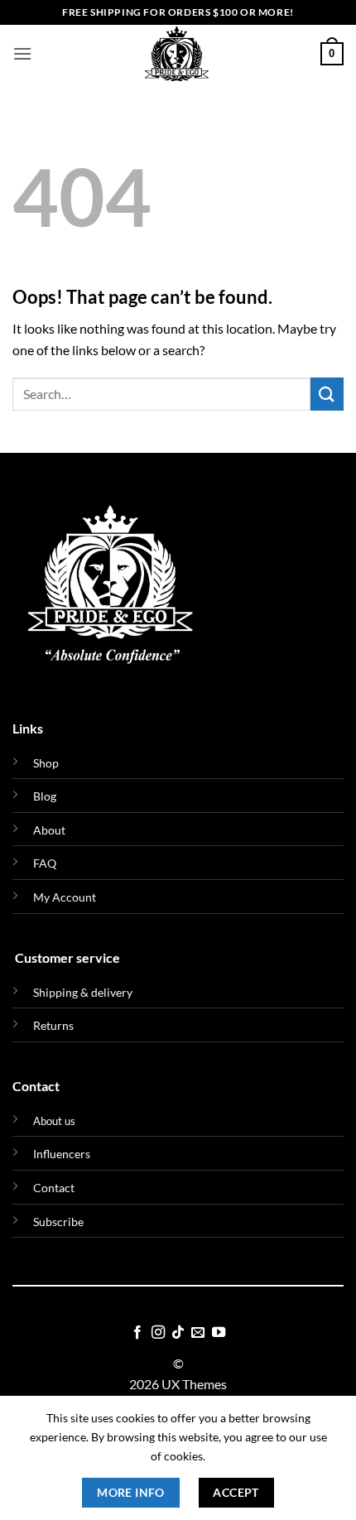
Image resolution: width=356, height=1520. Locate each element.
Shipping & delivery (82, 992)
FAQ (44, 863)
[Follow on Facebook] (137, 1332)
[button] (22, 53)
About (49, 830)
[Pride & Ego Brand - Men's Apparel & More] (176, 54)
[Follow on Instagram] (157, 1332)
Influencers (61, 1154)
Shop (46, 763)
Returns (53, 1025)
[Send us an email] (197, 1332)
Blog (44, 796)
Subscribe (58, 1222)
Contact (54, 1188)
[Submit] (327, 394)
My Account (64, 897)
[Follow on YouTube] (218, 1332)
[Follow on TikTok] (178, 1332)
